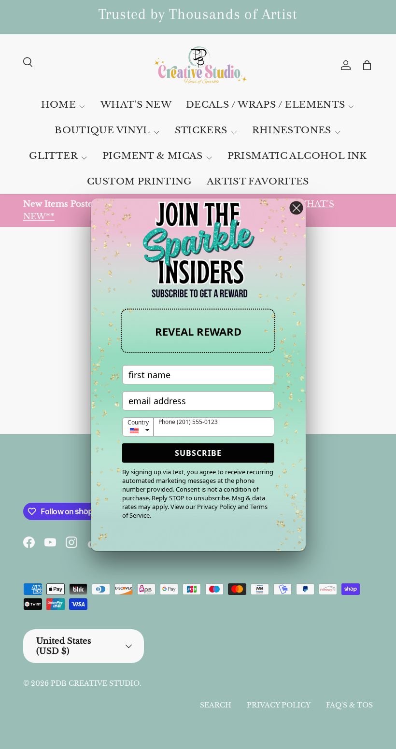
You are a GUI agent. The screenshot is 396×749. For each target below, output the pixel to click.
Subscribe (198, 453)
